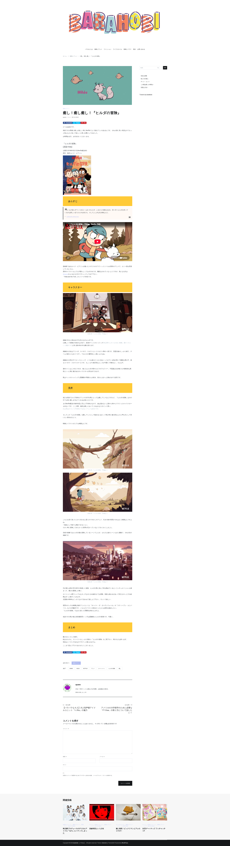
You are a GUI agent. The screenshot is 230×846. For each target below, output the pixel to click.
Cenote (104, 843)
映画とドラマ (127, 49)
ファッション (107, 49)
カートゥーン (101, 668)
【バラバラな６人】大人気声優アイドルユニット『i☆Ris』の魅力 (79, 707)
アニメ (93, 668)
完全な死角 (144, 76)
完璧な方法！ (144, 87)
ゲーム (91, 824)
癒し (120, 668)
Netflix (85, 668)
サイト (64, 764)
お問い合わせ (141, 49)
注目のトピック (67, 824)
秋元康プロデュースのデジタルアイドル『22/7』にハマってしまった (75, 830)
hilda (78, 668)
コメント (66, 728)
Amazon (65, 274)
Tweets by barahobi (145, 95)
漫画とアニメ (98, 49)
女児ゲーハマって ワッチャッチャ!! (153, 829)
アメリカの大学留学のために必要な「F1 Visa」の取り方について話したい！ (116, 709)
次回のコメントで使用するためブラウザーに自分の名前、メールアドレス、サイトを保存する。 (88, 775)
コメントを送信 (125, 783)
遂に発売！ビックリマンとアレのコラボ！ (128, 829)
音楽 (134, 49)
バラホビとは (89, 49)
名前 (65, 756)
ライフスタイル (117, 49)
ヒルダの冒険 (112, 668)
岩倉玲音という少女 (96, 828)
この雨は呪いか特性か (147, 84)
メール (102, 756)
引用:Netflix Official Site (72, 216)
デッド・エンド (145, 81)
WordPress (125, 843)
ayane (64, 117)
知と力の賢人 (144, 78)
